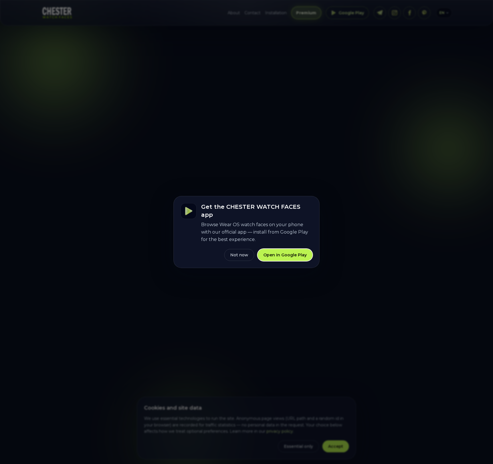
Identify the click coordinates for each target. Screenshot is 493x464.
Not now (239, 254)
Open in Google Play (285, 254)
